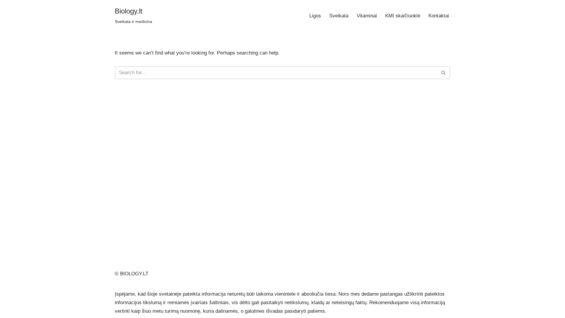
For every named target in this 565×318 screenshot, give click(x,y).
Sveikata (338, 16)
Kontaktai (438, 16)
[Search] (443, 72)
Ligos (315, 16)
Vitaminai (367, 16)
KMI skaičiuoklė (402, 16)
